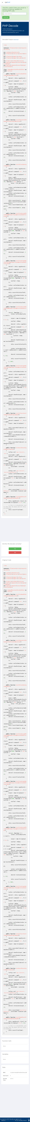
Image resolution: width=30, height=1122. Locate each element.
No (15, 552)
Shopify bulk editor (10, 1120)
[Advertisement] (14, 530)
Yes (15, 548)
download (15, 39)
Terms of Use (25, 1119)
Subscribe (5, 17)
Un (7, 2)
